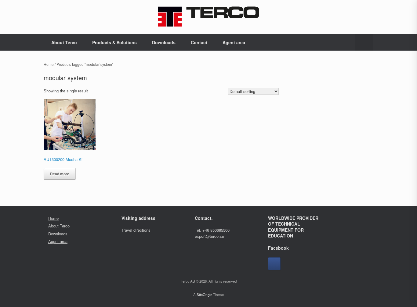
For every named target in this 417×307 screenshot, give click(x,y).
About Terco (64, 42)
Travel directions (135, 230)
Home (49, 64)
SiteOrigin (204, 294)
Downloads (164, 42)
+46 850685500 (216, 230)
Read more (59, 174)
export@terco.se (209, 236)
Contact (199, 42)
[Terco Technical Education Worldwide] (208, 16)
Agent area (234, 42)
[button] (364, 42)
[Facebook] (274, 263)
